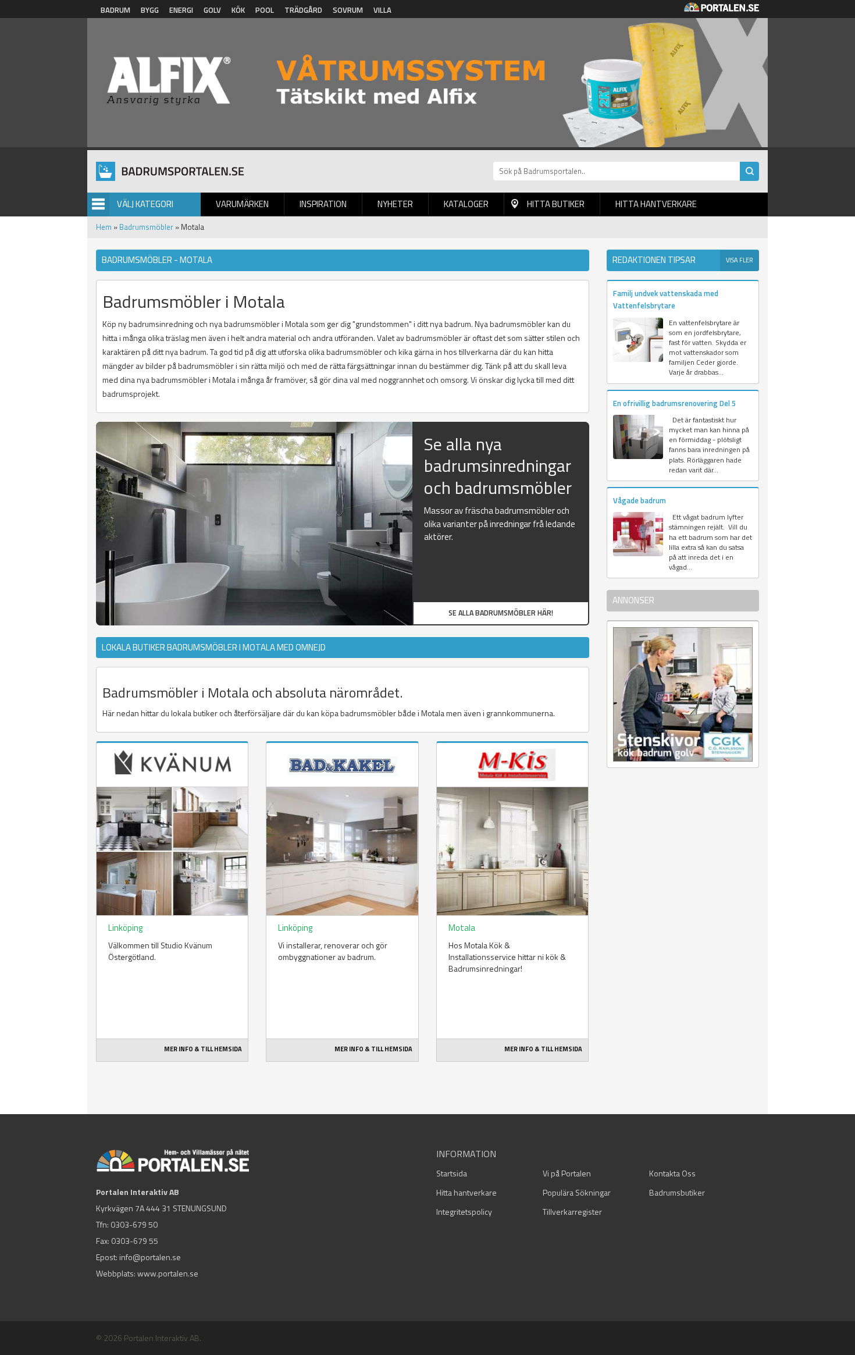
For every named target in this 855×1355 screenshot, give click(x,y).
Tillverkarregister (572, 1211)
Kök (238, 10)
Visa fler (739, 260)
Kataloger (466, 204)
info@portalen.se (150, 1257)
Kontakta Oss (672, 1173)
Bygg (150, 10)
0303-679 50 (134, 1224)
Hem (104, 227)
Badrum (115, 10)
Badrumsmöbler (146, 227)
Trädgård (303, 10)
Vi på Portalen (567, 1173)
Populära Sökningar (577, 1192)
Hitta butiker (556, 204)
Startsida (451, 1173)
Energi (181, 10)
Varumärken (242, 204)
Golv (212, 10)
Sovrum (348, 10)
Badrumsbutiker (677, 1192)
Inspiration (323, 204)
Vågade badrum (639, 500)
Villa (382, 10)
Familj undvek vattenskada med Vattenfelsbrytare (665, 299)
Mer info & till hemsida (203, 1049)
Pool (264, 10)
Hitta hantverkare (656, 204)
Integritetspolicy (464, 1211)
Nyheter (395, 204)
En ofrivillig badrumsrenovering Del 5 (674, 403)
